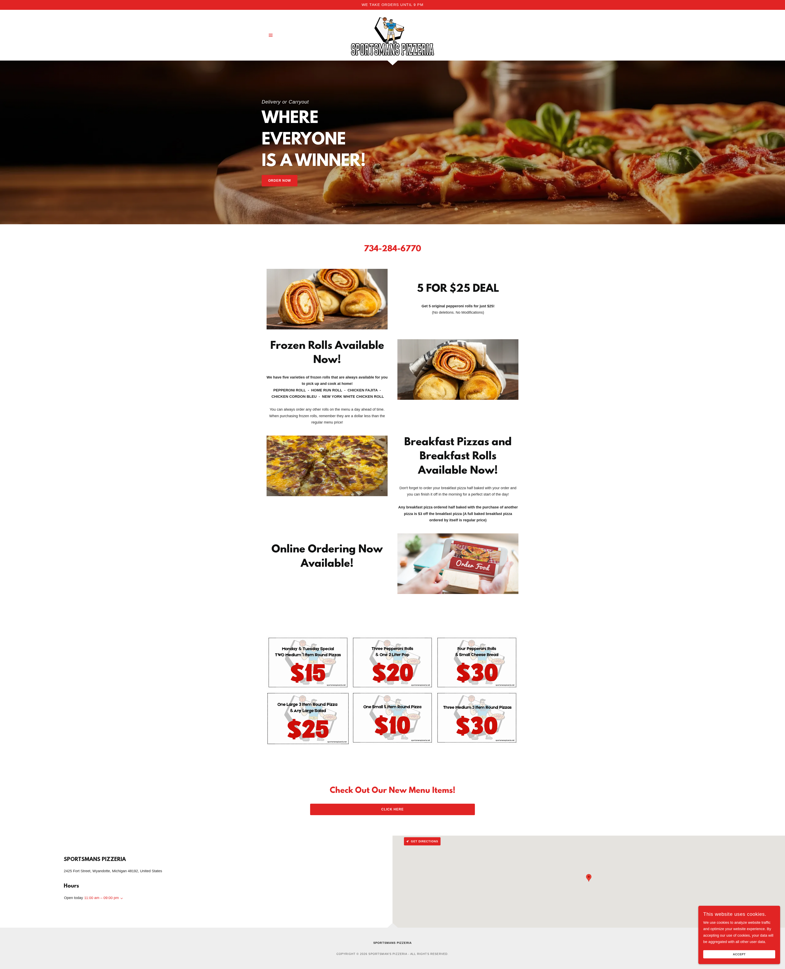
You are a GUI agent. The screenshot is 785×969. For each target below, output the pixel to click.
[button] (271, 35)
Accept (739, 954)
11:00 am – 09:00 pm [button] (101, 898)
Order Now (279, 180)
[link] (392, 35)
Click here (392, 809)
